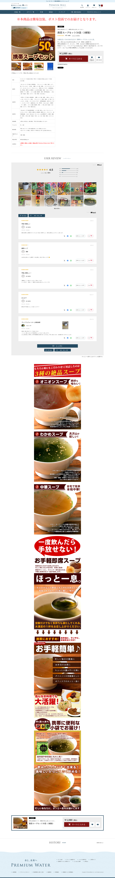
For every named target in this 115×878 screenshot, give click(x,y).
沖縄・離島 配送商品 (76, 12)
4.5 (51, 170)
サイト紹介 (60, 859)
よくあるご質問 (77, 861)
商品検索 (82, 7)
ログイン (95, 356)
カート (100, 7)
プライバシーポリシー (24, 872)
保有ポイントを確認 (17, 5)
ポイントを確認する (70, 859)
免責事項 (49, 872)
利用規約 (57, 872)
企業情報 (14, 872)
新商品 (51, 12)
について (94, 12)
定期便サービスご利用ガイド (64, 861)
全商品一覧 (17, 12)
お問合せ (86, 861)
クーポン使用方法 (82, 859)
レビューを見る (76, 35)
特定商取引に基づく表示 (38, 872)
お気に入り (94, 7)
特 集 (41, 12)
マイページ (88, 7)
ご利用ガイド (93, 859)
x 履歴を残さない (100, 842)
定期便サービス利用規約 (68, 872)
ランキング (62, 12)
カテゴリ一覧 (30, 12)
